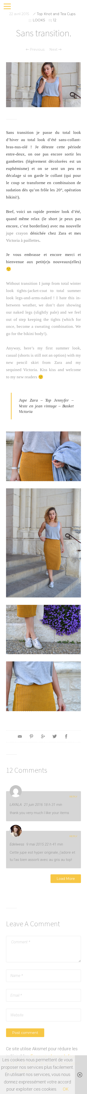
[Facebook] (66, 736)
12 (54, 20)
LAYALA (16, 804)
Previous (36, 49)
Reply (73, 796)
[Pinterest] (31, 736)
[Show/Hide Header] (7, 6)
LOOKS (39, 20)
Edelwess (17, 844)
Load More (66, 878)
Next (53, 49)
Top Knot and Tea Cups (56, 14)
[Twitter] (54, 736)
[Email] (20, 736)
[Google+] (43, 736)
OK (66, 1089)
